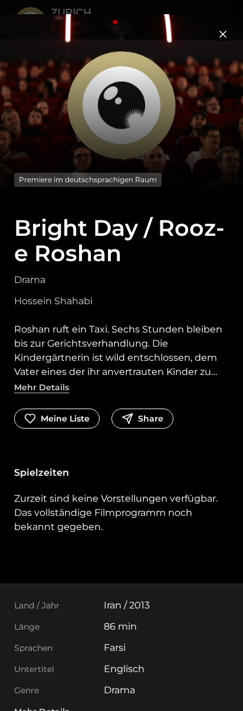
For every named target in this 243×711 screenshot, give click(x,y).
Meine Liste (65, 418)
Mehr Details (41, 387)
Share (150, 418)
